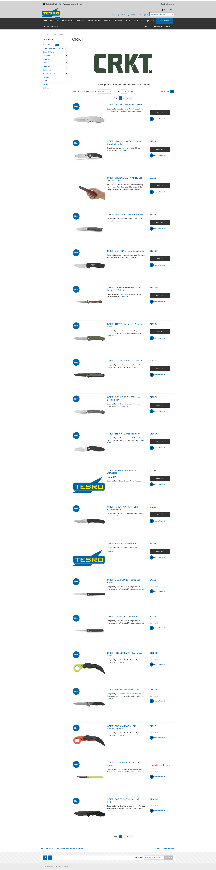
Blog (113, 15)
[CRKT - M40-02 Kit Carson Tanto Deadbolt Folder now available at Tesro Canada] (89, 485)
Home (44, 35)
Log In (139, 15)
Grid (168, 91)
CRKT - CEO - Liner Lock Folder (122, 616)
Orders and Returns (68, 849)
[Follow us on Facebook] (45, 857)
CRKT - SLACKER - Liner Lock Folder (125, 214)
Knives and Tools (53, 35)
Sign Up (145, 15)
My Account (121, 15)
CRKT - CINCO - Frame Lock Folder (124, 360)
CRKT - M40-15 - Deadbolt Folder (123, 689)
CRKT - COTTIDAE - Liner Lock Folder (126, 251)
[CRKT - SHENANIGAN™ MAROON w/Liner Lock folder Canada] (89, 193)
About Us (157, 849)
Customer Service (168, 849)
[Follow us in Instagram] (50, 857)
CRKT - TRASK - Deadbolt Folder (123, 434)
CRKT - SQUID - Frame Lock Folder (124, 105)
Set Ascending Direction (113, 91)
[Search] (172, 14)
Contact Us (80, 849)
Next (131, 98)
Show (118, 91)
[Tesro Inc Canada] (51, 12)
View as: (162, 91)
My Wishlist (131, 15)
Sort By (93, 91)
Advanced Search (52, 849)
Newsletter (139, 857)
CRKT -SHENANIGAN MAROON (123, 543)
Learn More (136, 111)
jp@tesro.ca (170, 4)
